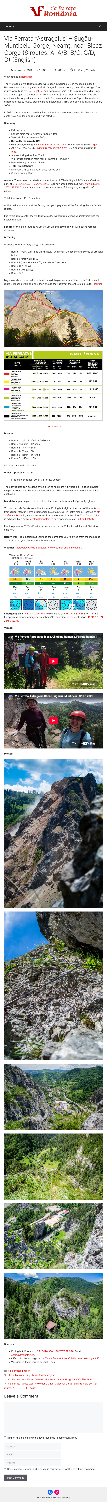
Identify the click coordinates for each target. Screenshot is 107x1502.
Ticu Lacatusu (35, 91)
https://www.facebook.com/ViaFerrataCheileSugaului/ (68, 1358)
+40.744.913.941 (85, 519)
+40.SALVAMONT (35, 613)
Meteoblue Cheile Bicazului (31, 547)
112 (91, 613)
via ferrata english (45, 1375)
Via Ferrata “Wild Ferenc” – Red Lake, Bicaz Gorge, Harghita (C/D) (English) (50, 1379)
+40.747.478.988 (43, 1351)
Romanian (26, 76)
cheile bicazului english (21, 1375)
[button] (100, 26)
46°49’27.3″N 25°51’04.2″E (49, 144)
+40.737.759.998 (64, 1351)
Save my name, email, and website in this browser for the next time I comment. (51, 1469)
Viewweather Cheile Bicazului (64, 547)
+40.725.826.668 (75, 613)
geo (95, 144)
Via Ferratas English (19, 1370)
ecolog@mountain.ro (41, 519)
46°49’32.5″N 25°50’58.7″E (52, 148)
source (97, 284)
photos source (53, 426)
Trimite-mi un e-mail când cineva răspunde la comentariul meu (42, 1437)
